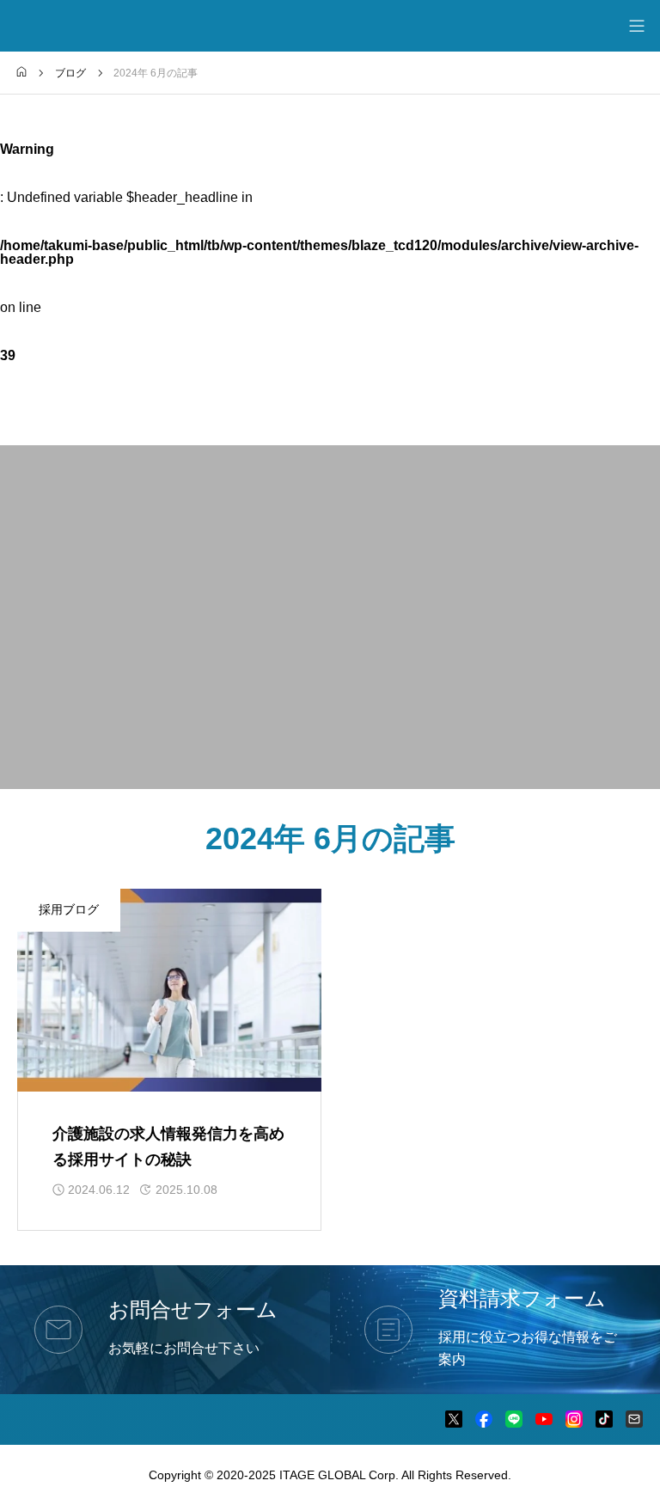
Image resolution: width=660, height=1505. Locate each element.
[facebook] (483, 1419)
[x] (453, 1419)
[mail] (634, 1419)
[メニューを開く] (636, 26)
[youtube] (544, 1419)
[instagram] (574, 1419)
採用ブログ (69, 909)
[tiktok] (604, 1419)
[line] (513, 1419)
